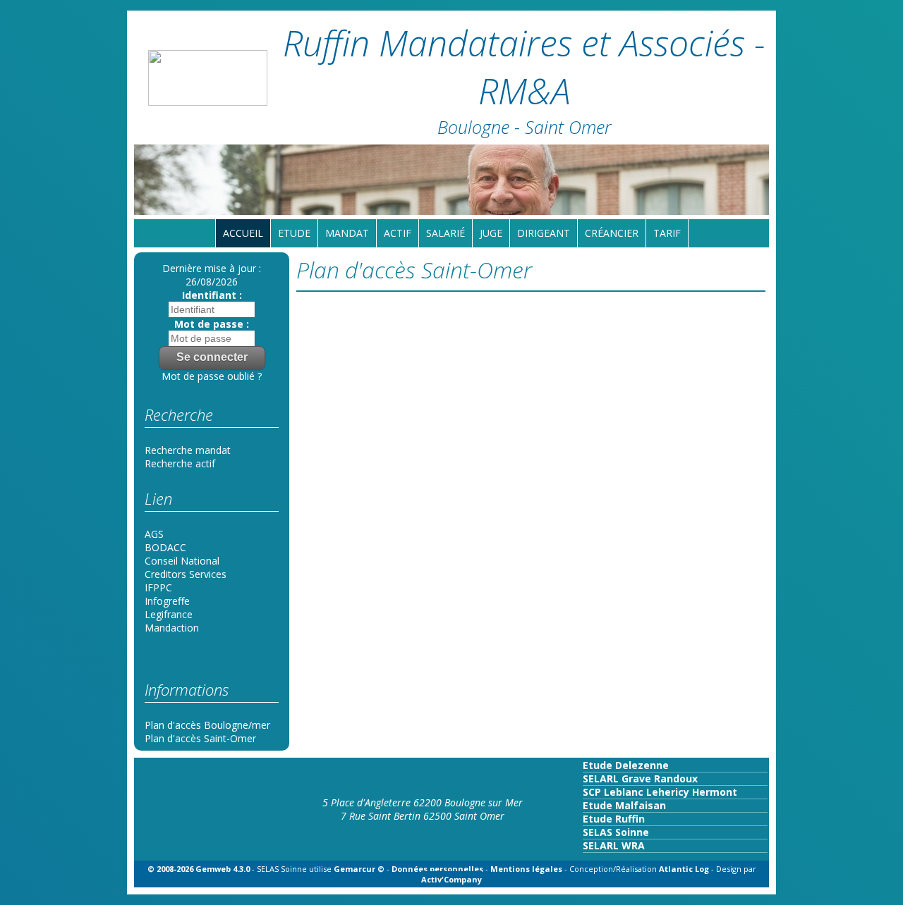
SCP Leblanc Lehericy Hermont (660, 792)
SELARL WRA (614, 845)
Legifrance (169, 614)
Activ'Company (451, 879)
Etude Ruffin (614, 818)
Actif (397, 233)
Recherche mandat (188, 450)
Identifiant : (212, 295)
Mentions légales (526, 868)
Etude (294, 233)
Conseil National (182, 560)
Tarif (667, 233)
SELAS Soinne (616, 832)
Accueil (243, 233)
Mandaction (172, 627)
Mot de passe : (211, 324)
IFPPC (158, 587)
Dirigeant (543, 233)
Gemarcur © (359, 868)
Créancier (611, 233)
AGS (154, 534)
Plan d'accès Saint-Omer (200, 738)
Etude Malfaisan (624, 805)
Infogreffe (167, 601)
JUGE (491, 233)
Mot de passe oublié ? (212, 376)
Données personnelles (437, 868)
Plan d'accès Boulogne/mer (207, 725)
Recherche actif (180, 463)
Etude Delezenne (626, 765)
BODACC (165, 547)
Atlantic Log (685, 868)
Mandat (347, 233)
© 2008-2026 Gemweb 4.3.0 (198, 868)
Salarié (445, 233)
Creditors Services (185, 574)
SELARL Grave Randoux (640, 778)
